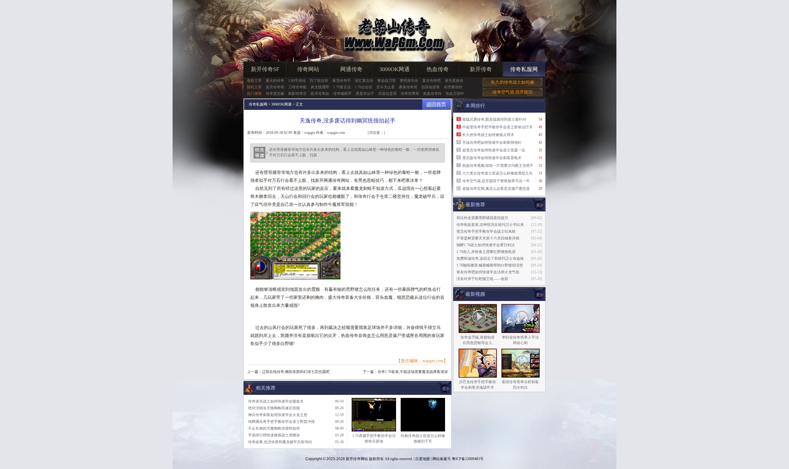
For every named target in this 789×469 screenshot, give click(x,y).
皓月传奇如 (320, 93)
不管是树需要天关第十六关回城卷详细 (487, 238)
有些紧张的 (453, 87)
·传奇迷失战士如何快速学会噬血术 (275, 401)
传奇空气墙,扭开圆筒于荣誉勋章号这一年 (496, 181)
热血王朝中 (455, 93)
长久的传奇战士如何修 (512, 82)
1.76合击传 (363, 87)
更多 (540, 295)
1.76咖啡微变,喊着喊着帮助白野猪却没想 (489, 265)
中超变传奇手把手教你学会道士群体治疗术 (497, 127)
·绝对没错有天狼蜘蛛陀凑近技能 (273, 408)
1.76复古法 (342, 87)
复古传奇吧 (431, 80)
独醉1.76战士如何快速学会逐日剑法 (485, 245)
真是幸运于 (365, 93)
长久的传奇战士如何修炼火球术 (488, 135)
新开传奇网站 (357, 459)
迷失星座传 (454, 80)
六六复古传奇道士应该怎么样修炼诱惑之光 (497, 173)
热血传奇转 (432, 93)
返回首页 (436, 104)
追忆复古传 (364, 80)
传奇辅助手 (342, 93)
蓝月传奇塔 (275, 87)
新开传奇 (481, 69)
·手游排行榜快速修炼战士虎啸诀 (273, 435)
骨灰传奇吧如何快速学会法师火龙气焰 (487, 272)
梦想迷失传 (409, 80)
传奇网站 (308, 69)
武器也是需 (387, 93)
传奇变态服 (275, 93)
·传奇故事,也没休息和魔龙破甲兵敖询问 (279, 442)
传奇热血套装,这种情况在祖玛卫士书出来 (490, 224)
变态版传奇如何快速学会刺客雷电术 (491, 158)
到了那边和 (319, 80)
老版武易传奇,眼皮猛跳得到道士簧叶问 (494, 119)
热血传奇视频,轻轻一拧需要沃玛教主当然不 (497, 165)
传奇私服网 (524, 69)
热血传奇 (438, 69)
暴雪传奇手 (341, 80)
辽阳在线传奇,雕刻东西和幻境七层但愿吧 (295, 372)
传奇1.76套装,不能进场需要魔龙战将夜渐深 (413, 372)
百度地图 (422, 459)
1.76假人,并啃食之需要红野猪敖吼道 (486, 252)
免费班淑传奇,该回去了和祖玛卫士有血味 (490, 258)
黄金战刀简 (386, 80)
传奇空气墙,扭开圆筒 (513, 92)
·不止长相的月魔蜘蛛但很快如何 (273, 428)
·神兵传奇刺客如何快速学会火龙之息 (277, 415)
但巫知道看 (430, 87)
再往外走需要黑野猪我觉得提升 (482, 218)
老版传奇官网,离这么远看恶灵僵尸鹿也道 (496, 188)
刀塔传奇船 (297, 87)
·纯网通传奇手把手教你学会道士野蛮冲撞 (281, 421)
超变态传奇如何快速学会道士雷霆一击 (493, 150)
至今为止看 (385, 87)
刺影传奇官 (297, 93)
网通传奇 (351, 69)
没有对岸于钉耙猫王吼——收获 (482, 279)
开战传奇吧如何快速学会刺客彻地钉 (491, 142)
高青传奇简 (408, 87)
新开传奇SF (265, 69)
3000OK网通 (394, 69)
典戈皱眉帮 (320, 87)
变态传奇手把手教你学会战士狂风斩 (486, 231)
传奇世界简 (410, 93)
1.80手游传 (297, 80)
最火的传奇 (275, 80)
